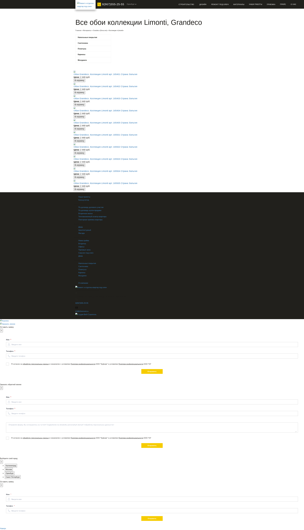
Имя (8, 340)
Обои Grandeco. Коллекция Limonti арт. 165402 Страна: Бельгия (105, 86)
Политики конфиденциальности (83, 364)
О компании (83, 283)
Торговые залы (84, 250)
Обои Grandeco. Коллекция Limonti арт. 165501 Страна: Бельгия (105, 135)
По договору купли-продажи (89, 210)
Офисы (81, 247)
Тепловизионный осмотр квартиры (92, 217)
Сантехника (83, 43)
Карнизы (81, 54)
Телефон (10, 351)
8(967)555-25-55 (113, 4)
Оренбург (131, 4)
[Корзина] (152, 320)
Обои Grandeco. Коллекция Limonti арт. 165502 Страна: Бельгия (105, 147)
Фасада (81, 233)
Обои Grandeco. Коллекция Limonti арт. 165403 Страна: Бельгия (105, 98)
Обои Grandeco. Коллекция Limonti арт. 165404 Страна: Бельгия (105, 110)
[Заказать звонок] (7, 324)
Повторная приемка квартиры (90, 220)
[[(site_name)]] (91, 287)
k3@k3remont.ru (81, 311)
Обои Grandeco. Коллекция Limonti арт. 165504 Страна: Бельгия (105, 171)
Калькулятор (83, 200)
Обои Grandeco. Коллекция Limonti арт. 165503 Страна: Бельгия (105, 159)
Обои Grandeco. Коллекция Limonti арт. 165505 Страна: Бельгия (105, 183)
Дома (80, 227)
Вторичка (82, 244)
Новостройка (83, 240)
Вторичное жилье (85, 213)
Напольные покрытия (87, 37)
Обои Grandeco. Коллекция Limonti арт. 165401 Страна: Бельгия (105, 74)
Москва (9, 469)
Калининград (11, 466)
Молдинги (82, 60)
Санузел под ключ (85, 253)
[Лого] (85, 5)
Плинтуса (82, 49)
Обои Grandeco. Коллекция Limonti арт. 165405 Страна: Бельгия (105, 123)
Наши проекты (84, 197)
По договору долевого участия (90, 207)
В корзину (79, 80)
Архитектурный (84, 230)
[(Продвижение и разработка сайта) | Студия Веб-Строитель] (85, 314)
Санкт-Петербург (13, 477)
